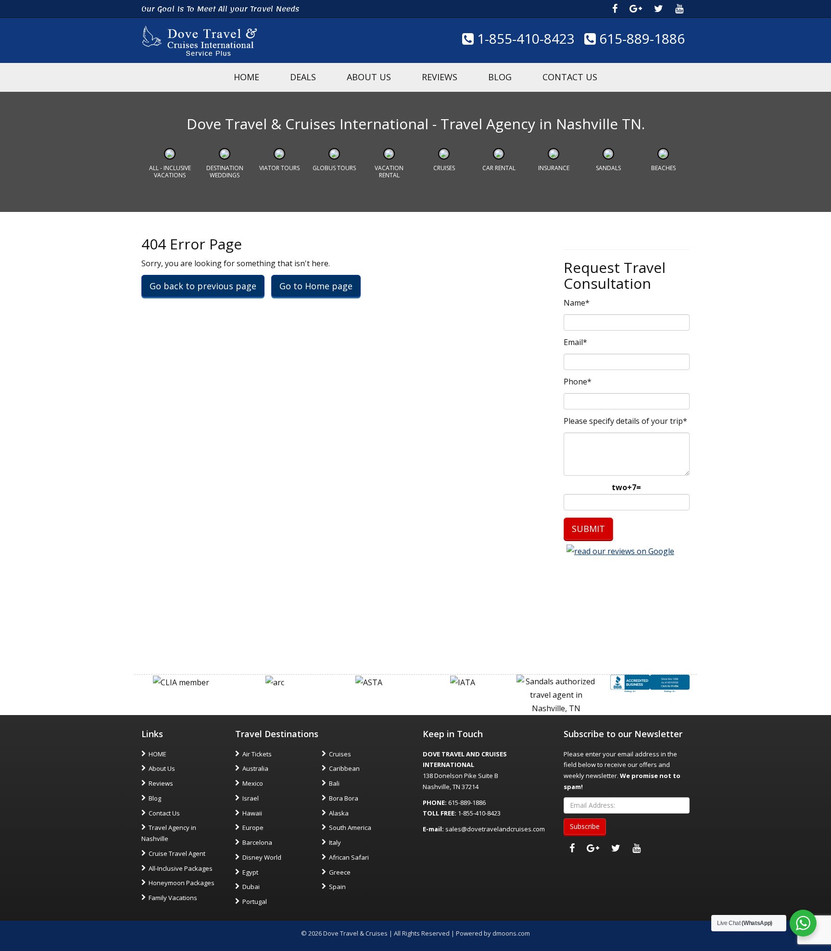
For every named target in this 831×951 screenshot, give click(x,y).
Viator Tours (279, 168)
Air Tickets (257, 754)
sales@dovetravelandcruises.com (495, 829)
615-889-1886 (640, 38)
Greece (340, 872)
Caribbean (344, 768)
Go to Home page (316, 286)
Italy (335, 842)
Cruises (444, 168)
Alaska (339, 813)
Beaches (663, 168)
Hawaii (252, 813)
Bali (334, 783)
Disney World (261, 857)
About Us (369, 77)
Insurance (553, 168)
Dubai (251, 886)
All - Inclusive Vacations (170, 171)
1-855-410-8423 (524, 38)
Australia (255, 768)
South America (350, 827)
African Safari (349, 857)
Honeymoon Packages (181, 882)
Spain (337, 886)
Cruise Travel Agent (177, 853)
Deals (303, 77)
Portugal (254, 901)
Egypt (250, 872)
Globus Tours (334, 168)
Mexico (252, 783)
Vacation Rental (389, 171)
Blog (500, 77)
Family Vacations (173, 897)
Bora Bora (343, 798)
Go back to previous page (203, 286)
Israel (250, 798)
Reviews (439, 77)
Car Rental (499, 168)
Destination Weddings (224, 171)
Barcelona (257, 842)
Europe (253, 827)
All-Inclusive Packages (181, 868)
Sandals (608, 168)
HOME (246, 77)
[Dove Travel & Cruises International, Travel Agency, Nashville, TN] (650, 683)
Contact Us (569, 77)
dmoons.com (511, 933)
